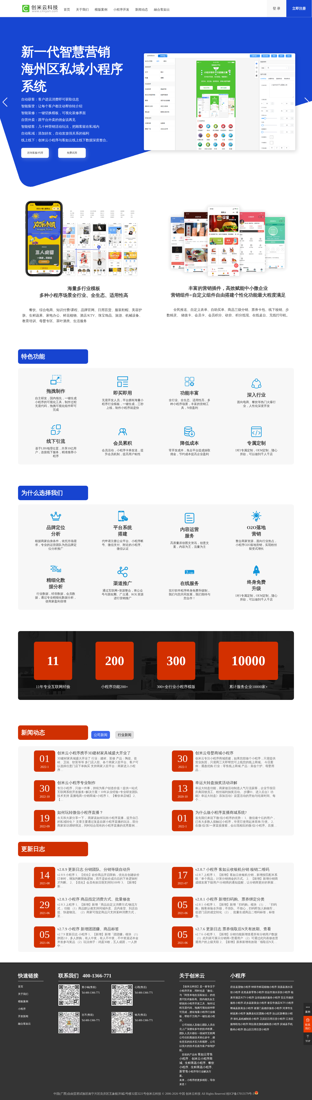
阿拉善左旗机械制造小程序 (264, 1024)
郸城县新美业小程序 (241, 1008)
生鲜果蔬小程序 (195, 1063)
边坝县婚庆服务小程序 (267, 997)
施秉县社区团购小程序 (259, 1013)
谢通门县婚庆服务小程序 (268, 1008)
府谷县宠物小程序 (240, 986)
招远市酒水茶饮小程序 (277, 992)
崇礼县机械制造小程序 (246, 1018)
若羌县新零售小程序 (252, 992)
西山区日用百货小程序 (256, 1029)
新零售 (183, 1071)
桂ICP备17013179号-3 (239, 1093)
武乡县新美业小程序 (255, 1002)
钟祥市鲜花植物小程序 (264, 986)
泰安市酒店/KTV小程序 (280, 1002)
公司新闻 (100, 735)
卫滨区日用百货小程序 (272, 1018)
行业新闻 (124, 735)
